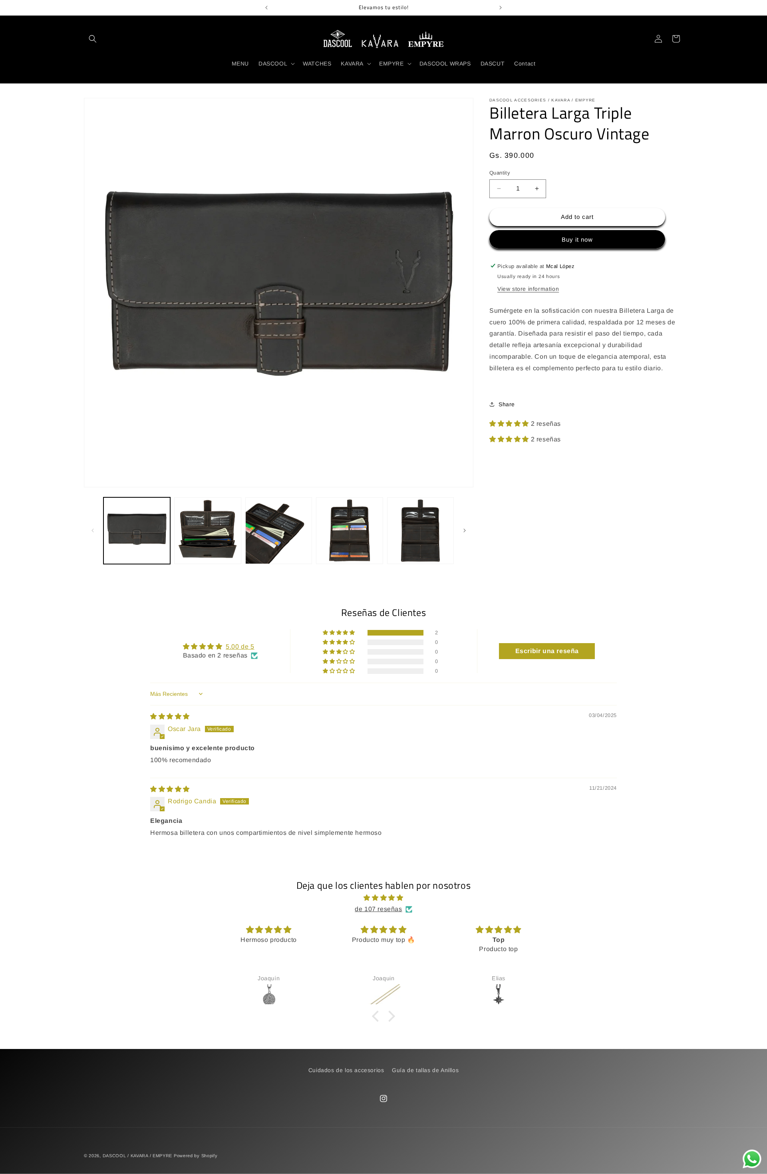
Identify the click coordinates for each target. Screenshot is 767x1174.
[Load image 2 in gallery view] (207, 530)
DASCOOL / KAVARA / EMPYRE (138, 1155)
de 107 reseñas (378, 909)
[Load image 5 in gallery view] (420, 530)
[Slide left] (92, 530)
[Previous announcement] (266, 7)
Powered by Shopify (196, 1155)
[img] (170, 716)
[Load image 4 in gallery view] (349, 530)
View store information (528, 288)
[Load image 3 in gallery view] (278, 530)
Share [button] (507, 404)
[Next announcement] (500, 7)
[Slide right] (464, 530)
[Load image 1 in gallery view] (136, 530)
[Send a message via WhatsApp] (752, 1159)
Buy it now (577, 239)
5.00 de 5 (240, 646)
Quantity (499, 173)
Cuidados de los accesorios (346, 1070)
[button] (92, 39)
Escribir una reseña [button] (547, 651)
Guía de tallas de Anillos (425, 1070)
